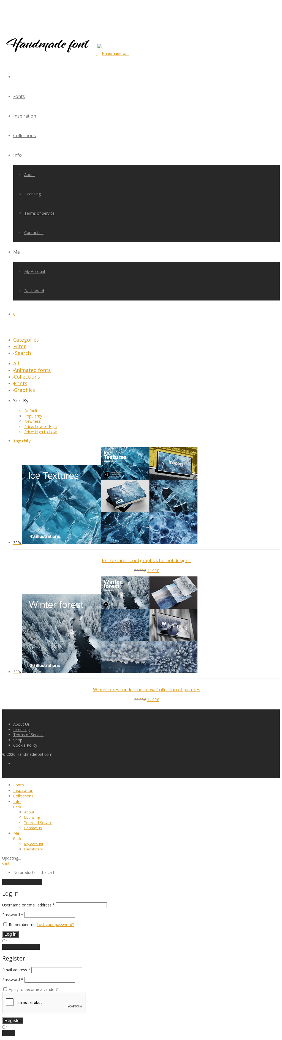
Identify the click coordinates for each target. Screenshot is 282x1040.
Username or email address (28, 905)
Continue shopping (22, 882)
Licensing (32, 193)
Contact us (34, 232)
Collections (24, 135)
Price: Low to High (40, 426)
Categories (26, 339)
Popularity (33, 416)
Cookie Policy (25, 745)
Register (12, 1020)
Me (16, 252)
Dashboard (34, 290)
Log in (10, 934)
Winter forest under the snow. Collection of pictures (146, 690)
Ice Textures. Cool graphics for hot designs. (146, 560)
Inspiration (24, 116)
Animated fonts (32, 370)
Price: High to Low (40, 431)
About (29, 174)
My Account (34, 271)
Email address (16, 969)
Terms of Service (39, 213)
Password (12, 914)
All (16, 363)
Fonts (19, 96)
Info (17, 155)
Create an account (21, 947)
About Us (21, 724)
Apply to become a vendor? (33, 989)
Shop (17, 740)
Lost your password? (55, 924)
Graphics (24, 390)
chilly (22, 440)
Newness (32, 421)
